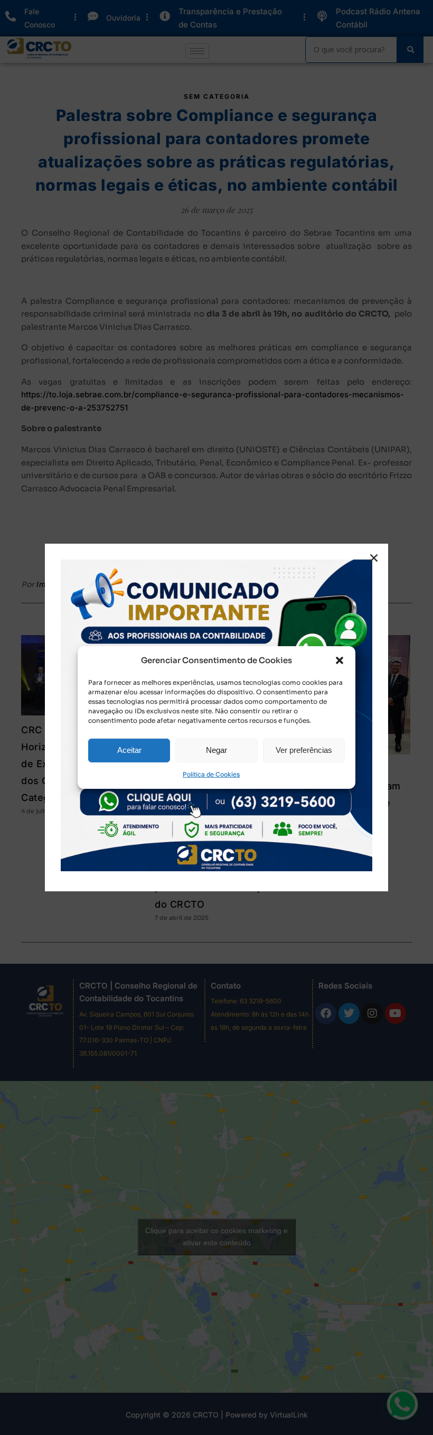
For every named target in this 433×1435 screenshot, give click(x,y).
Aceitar (129, 750)
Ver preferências (304, 750)
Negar (216, 750)
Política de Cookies (211, 774)
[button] (339, 660)
